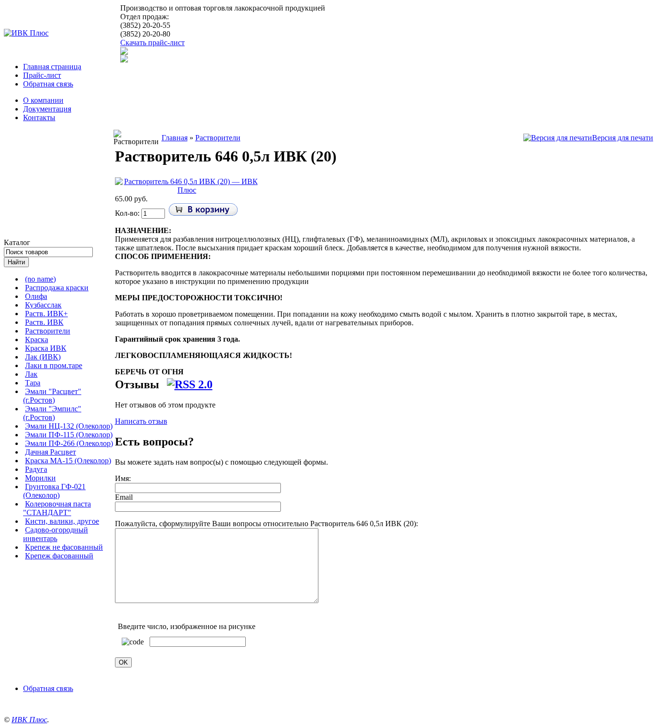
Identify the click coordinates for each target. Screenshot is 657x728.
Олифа (36, 296)
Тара (32, 383)
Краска (36, 339)
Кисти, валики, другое (62, 521)
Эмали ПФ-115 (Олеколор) (69, 435)
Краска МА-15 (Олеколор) (68, 461)
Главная (175, 138)
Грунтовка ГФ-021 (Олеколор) (54, 490)
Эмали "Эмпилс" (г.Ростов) (52, 413)
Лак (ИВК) (43, 357)
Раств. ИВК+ (46, 313)
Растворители (47, 331)
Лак (31, 374)
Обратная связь (48, 84)
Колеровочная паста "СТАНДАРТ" (57, 508)
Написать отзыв (141, 421)
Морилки (40, 478)
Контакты (39, 117)
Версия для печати (622, 138)
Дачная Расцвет (50, 452)
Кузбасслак (43, 305)
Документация (47, 109)
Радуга (36, 469)
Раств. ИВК (44, 322)
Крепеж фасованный (59, 556)
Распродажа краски (56, 288)
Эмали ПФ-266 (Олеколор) (69, 443)
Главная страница (52, 66)
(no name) (40, 279)
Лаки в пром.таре (53, 365)
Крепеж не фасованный (64, 547)
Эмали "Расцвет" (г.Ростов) (52, 395)
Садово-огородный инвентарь (55, 534)
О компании (43, 100)
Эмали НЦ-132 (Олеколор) (69, 426)
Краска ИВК (45, 348)
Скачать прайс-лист (152, 42)
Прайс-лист (42, 75)
